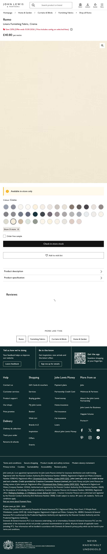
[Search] (33, 5)
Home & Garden (25, 12)
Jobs (82, 385)
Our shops (7, 405)
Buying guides (34, 398)
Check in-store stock (53, 244)
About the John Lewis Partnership (89, 399)
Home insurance (61, 405)
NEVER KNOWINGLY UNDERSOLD (92, 545)
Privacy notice (9, 467)
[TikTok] (98, 438)
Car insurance (60, 418)
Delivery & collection (12, 428)
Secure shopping (31, 463)
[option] (6, 207)
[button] (102, 5)
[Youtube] (98, 431)
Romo (21, 339)
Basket (32, 411)
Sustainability (32, 467)
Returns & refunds (11, 442)
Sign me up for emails (50, 364)
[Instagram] (90, 438)
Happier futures (87, 414)
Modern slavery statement (83, 463)
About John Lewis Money (65, 431)
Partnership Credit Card (65, 391)
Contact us (8, 385)
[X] (90, 431)
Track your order (10, 435)
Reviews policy (60, 467)
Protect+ (84, 420)
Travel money (60, 398)
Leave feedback (12, 364)
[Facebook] (81, 431)
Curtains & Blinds (45, 12)
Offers (31, 438)
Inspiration (33, 431)
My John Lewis (35, 405)
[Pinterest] (81, 438)
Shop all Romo (85, 12)
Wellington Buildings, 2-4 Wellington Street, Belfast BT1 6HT (32, 493)
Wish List (33, 418)
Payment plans (61, 385)
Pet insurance (60, 411)
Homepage (7, 12)
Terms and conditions (12, 463)
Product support (10, 398)
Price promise (8, 411)
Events (32, 444)
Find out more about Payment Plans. (17, 501)
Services (32, 391)
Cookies (21, 467)
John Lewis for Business (90, 407)
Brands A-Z (34, 425)
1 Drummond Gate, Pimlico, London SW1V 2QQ (51, 479)
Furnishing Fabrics (65, 12)
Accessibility (46, 467)
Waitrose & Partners (89, 391)
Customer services (11, 391)
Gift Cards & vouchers (38, 385)
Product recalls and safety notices (54, 463)
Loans (57, 425)
